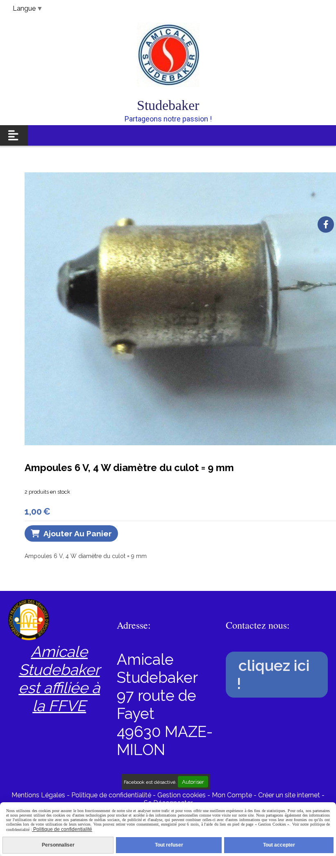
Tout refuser (169, 845)
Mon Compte (232, 795)
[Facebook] (326, 224)
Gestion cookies (182, 795)
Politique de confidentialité (111, 795)
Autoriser (193, 781)
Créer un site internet (289, 795)
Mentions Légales (38, 795)
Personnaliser (58, 845)
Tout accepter (279, 845)
